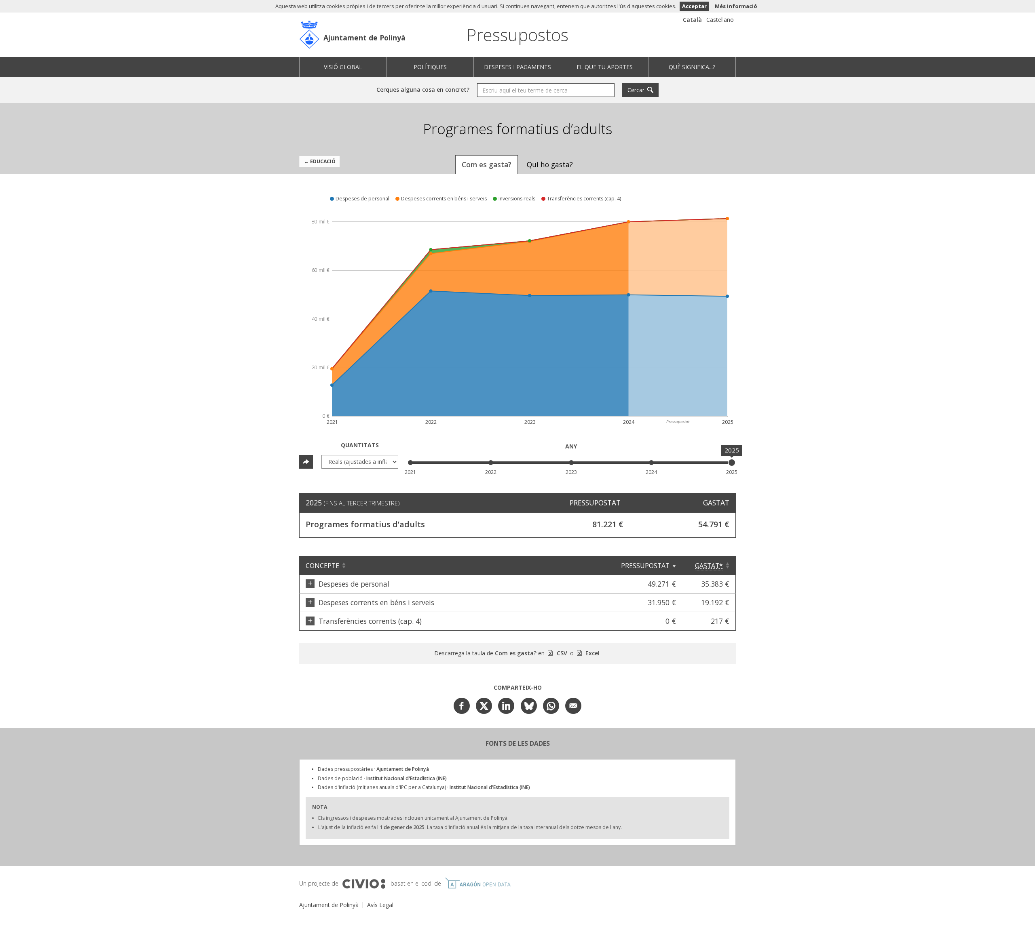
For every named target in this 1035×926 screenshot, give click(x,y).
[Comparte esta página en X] (484, 706)
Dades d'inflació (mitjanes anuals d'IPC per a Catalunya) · (424, 787)
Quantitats (360, 445)
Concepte (322, 565)
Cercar (635, 90)
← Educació (320, 161)
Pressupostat (645, 565)
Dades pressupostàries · (373, 769)
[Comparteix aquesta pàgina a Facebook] (462, 706)
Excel (592, 653)
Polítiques (430, 67)
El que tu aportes (605, 67)
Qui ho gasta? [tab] (550, 164)
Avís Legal (380, 905)
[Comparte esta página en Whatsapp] (551, 706)
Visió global (343, 67)
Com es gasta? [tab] (486, 164)
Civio (363, 884)
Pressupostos (517, 34)
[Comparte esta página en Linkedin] (506, 706)
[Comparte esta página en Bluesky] (529, 706)
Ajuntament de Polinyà (364, 37)
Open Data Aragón (478, 883)
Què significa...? (692, 67)
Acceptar (694, 6)
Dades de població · (382, 778)
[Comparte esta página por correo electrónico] (573, 706)
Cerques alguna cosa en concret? (422, 89)
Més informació (736, 6)
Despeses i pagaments (517, 67)
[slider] (732, 463)
